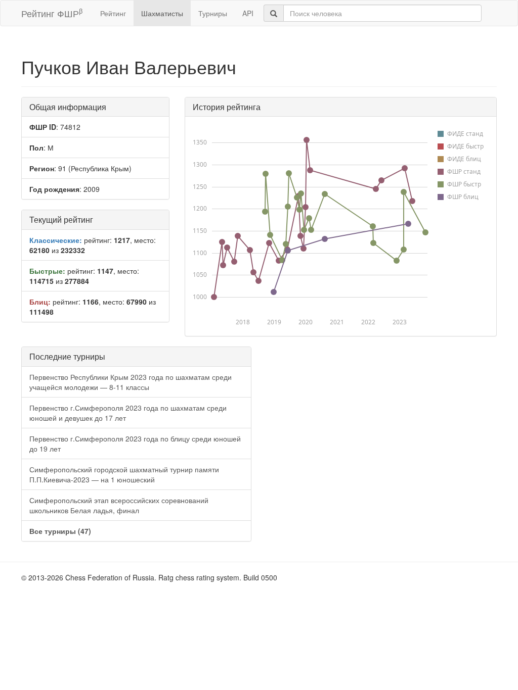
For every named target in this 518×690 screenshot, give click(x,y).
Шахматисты (162, 13)
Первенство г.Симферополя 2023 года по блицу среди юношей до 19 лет (135, 443)
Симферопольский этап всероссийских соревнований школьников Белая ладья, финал (118, 505)
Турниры (212, 13)
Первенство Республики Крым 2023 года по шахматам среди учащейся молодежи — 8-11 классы (130, 382)
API (247, 13)
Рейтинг (113, 13)
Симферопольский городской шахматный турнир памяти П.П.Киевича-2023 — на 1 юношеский (124, 474)
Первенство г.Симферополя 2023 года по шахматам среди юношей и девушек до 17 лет (128, 413)
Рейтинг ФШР (51, 13)
